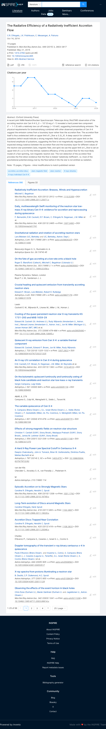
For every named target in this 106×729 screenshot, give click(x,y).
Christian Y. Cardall (23, 432)
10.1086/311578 (23, 298)
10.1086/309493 (23, 390)
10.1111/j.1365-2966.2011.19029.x (32, 513)
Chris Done (20, 592)
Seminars (67, 10)
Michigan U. (79, 324)
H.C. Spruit (44, 575)
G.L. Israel (45, 410)
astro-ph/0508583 (64, 562)
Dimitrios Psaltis (78, 452)
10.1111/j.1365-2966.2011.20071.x (32, 199)
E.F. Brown (44, 217)
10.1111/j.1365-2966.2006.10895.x (36, 333)
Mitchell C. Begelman (24, 193)
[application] (53, 93)
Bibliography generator (53, 682)
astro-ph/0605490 (75, 330)
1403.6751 (57, 458)
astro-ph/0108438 (64, 578)
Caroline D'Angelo (23, 507)
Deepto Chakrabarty (24, 452)
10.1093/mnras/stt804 (25, 370)
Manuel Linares (27, 324)
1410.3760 (19, 53)
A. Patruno (53, 35)
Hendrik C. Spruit (41, 490)
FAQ (53, 658)
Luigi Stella (36, 384)
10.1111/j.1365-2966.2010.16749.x (32, 496)
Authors (35, 10)
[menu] (96, 4)
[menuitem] (101, 4)
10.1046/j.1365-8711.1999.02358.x (32, 268)
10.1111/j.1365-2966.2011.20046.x (32, 529)
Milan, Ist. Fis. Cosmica (47, 413)
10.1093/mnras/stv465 (22, 56)
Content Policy (53, 634)
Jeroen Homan (21, 327)
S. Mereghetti (65, 413)
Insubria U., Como (55, 553)
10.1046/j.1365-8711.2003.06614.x (32, 601)
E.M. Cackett (33, 217)
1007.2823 (63, 350)
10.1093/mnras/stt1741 (26, 226)
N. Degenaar (44, 364)
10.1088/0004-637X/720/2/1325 (30, 353)
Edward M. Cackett (23, 321)
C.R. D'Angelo (13, 35)
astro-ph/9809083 (69, 265)
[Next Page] (48, 608)
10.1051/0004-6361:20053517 (30, 565)
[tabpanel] (53, 399)
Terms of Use (53, 643)
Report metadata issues (53, 667)
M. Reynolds (66, 364)
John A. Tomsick (41, 452)
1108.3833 (67, 526)
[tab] (15, 182)
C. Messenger (41, 35)
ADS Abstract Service (24, 59)
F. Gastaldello (30, 413)
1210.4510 (68, 367)
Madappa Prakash (60, 432)
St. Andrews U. (40, 321)
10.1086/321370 (23, 442)
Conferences (87, 10)
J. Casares (28, 556)
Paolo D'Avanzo (22, 553)
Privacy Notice (53, 638)
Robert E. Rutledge (52, 292)
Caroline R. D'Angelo (24, 490)
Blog (53, 697)
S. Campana (20, 410)
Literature (17, 10)
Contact (53, 711)
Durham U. (30, 592)
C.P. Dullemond (31, 575)
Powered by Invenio (10, 724)
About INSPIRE (53, 629)
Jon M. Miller (67, 324)
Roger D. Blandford (23, 262)
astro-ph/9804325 (63, 239)
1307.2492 (68, 223)
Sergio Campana (22, 384)
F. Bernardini (20, 217)
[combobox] (61, 4)
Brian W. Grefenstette (60, 452)
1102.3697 (67, 510)
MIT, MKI (33, 327)
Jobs (50, 10)
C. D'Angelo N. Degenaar (62, 217)
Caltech (36, 262)
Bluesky (53, 702)
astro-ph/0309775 (64, 419)
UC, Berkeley (33, 236)
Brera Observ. (33, 410)
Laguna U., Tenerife (43, 556)
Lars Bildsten (20, 236)
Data (43, 14)
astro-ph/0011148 (64, 438)
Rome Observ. (58, 410)
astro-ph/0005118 (59, 387)
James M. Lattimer (30, 435)
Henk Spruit (37, 507)
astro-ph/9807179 (63, 295)
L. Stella (69, 410)
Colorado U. (67, 262)
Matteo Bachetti (22, 455)
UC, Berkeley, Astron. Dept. (56, 236)
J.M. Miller (78, 217)
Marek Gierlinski (44, 592)
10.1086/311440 (23, 243)
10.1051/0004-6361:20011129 (30, 581)
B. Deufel (19, 575)
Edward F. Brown (22, 292)
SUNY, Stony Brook (42, 432)
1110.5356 (68, 196)
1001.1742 (68, 493)
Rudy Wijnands (55, 321)
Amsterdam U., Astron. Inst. (47, 324)
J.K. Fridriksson (27, 35)
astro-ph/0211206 (72, 598)
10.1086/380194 (23, 422)
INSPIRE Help (53, 663)
